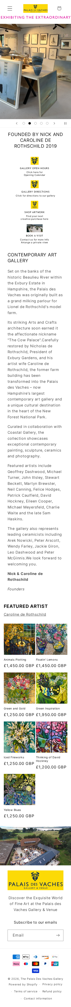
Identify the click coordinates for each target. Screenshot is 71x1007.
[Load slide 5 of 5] (47, 123)
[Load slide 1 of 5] (24, 123)
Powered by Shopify (23, 984)
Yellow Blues (12, 809)
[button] (9, 8)
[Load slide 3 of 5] (35, 123)
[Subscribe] (57, 935)
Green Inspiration (48, 708)
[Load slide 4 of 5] (41, 123)
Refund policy (52, 991)
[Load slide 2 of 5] (30, 123)
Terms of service (25, 991)
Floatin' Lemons (47, 659)
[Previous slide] (16, 123)
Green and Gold (15, 708)
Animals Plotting (15, 659)
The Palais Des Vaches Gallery (42, 978)
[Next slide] (54, 123)
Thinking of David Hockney (48, 759)
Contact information (38, 998)
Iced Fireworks (14, 757)
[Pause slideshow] (67, 123)
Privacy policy (52, 984)
